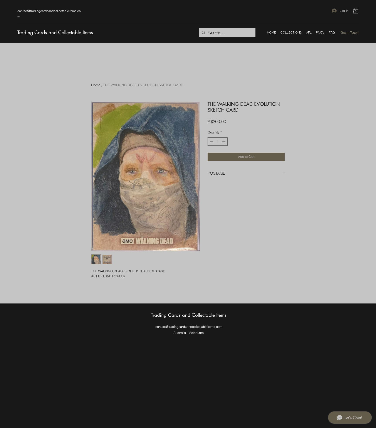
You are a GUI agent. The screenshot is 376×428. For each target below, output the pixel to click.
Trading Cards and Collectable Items (55, 32)
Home (96, 85)
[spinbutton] (217, 142)
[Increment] (224, 142)
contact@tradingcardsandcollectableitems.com (188, 327)
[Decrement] (211, 142)
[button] (355, 11)
